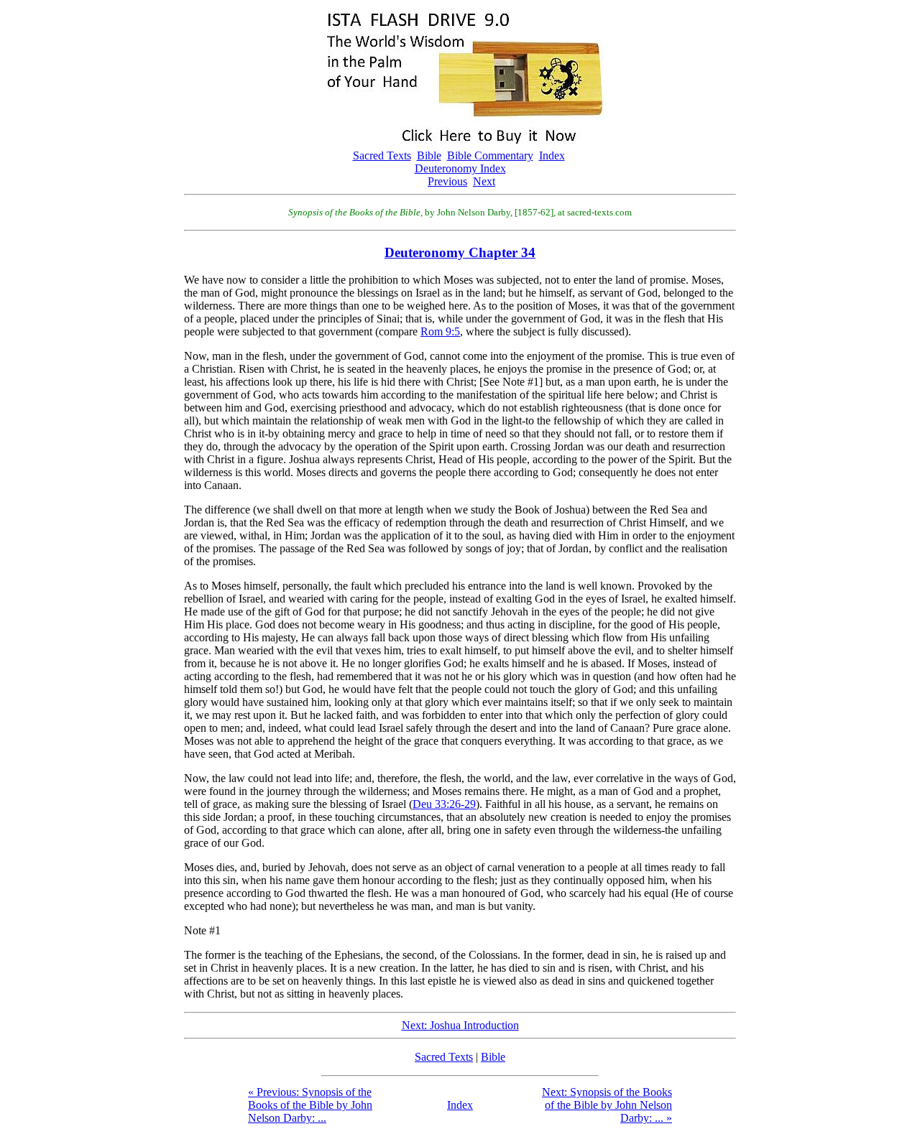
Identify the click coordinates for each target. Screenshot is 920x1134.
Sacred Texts (382, 155)
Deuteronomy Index (460, 168)
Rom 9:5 (440, 331)
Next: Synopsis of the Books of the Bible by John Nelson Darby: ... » (607, 1105)
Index (552, 155)
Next (484, 181)
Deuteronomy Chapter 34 (460, 252)
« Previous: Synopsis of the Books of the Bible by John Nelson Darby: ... (310, 1105)
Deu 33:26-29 (444, 804)
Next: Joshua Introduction (460, 1025)
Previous (447, 181)
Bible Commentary (490, 155)
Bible (429, 155)
